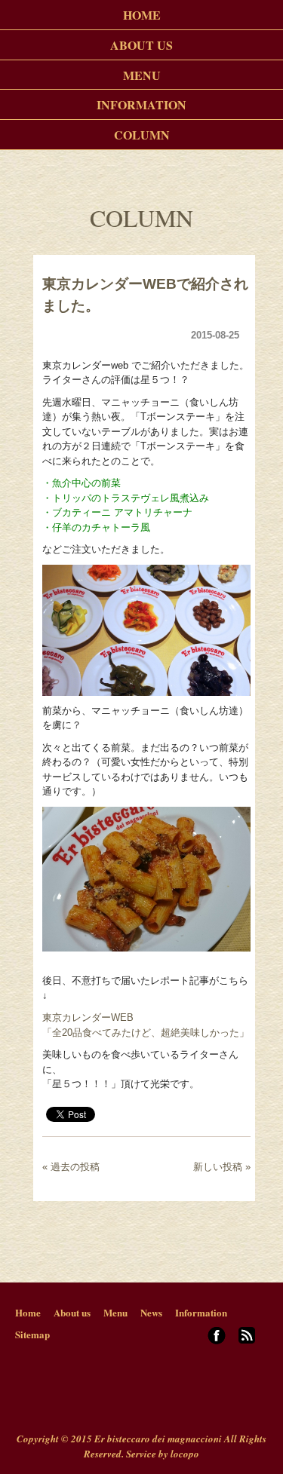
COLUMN (142, 134)
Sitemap (32, 1334)
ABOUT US (141, 45)
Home (28, 1312)
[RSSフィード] (246, 1339)
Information (201, 1312)
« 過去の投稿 (71, 1166)
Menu (115, 1312)
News (151, 1312)
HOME (142, 14)
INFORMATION (141, 104)
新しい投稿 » (222, 1166)
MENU (142, 74)
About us (72, 1312)
